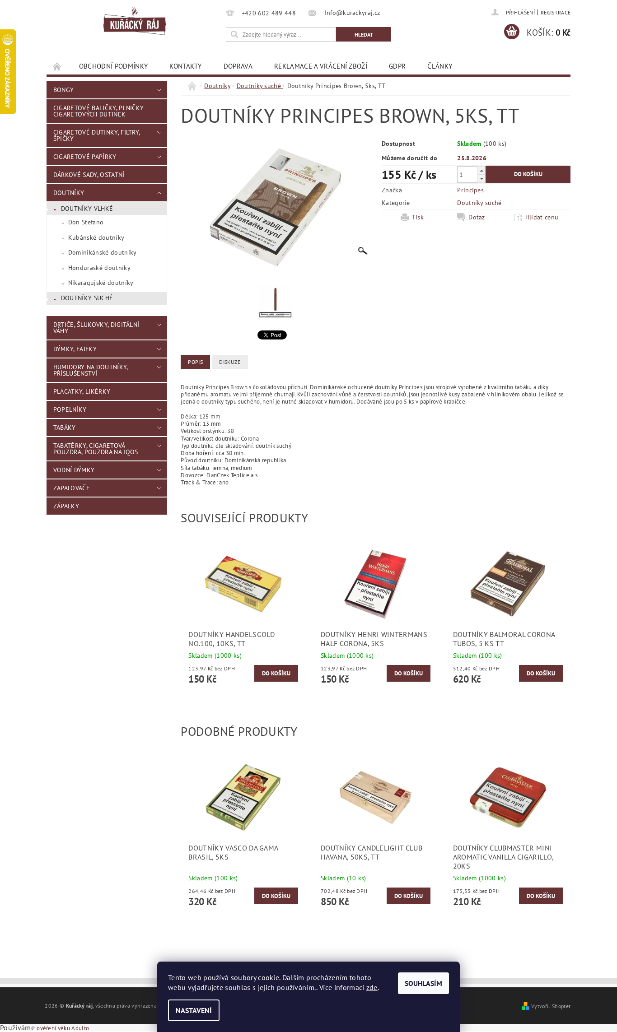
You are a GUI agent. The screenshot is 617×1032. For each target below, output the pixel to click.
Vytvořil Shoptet (550, 1005)
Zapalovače (71, 488)
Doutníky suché (87, 298)
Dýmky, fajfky (75, 349)
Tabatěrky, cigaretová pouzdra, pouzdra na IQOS (95, 449)
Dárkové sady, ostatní (89, 175)
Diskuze (229, 361)
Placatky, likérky (81, 391)
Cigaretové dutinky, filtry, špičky (96, 135)
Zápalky (66, 506)
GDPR (397, 66)
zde (372, 987)
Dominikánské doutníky (102, 252)
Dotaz (476, 217)
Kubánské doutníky (96, 237)
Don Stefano (86, 222)
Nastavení (194, 1010)
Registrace (555, 12)
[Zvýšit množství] (481, 170)
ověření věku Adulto (63, 1028)
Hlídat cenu (542, 217)
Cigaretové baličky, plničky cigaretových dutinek (98, 111)
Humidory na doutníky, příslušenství (90, 370)
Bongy (63, 90)
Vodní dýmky (74, 470)
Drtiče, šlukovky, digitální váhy (96, 328)
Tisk (418, 217)
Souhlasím (423, 983)
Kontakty (185, 66)
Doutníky (68, 193)
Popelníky (70, 409)
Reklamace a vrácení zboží (320, 66)
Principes (470, 190)
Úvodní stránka (57, 66)
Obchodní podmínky (113, 66)
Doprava (238, 66)
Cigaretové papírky (85, 157)
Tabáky (64, 427)
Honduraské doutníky (99, 268)
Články (439, 66)
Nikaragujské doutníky (101, 283)
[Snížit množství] (481, 178)
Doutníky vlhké (87, 209)
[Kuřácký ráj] (134, 21)
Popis (195, 361)
